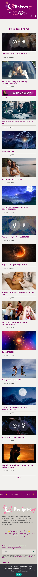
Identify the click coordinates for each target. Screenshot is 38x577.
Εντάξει (19, 574)
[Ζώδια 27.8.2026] (19, 340)
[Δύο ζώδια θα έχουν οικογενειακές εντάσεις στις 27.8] (19, 310)
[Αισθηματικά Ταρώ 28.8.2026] (19, 167)
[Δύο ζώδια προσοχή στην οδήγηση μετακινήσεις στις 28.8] (19, 70)
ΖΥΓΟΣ (15, 494)
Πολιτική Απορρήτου (19, 556)
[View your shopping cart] (35, 16)
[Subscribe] (34, 551)
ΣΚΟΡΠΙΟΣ (28, 494)
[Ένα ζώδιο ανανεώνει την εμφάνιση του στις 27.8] (19, 281)
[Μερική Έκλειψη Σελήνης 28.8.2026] (19, 253)
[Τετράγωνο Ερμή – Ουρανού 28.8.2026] (19, 225)
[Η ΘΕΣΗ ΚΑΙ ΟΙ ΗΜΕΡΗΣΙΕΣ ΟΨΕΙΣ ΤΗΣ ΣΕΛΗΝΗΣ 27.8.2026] (19, 396)
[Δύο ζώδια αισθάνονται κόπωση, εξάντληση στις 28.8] (19, 110)
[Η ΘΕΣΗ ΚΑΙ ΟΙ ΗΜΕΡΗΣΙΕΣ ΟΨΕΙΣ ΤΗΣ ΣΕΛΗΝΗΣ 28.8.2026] (19, 195)
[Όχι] (34, 571)
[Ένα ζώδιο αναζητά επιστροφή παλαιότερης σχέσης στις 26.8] (19, 453)
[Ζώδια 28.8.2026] (19, 140)
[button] (3, 6)
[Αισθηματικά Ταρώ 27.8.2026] (19, 368)
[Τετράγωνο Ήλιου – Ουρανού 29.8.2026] (19, 42)
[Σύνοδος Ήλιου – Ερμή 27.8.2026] (19, 425)
